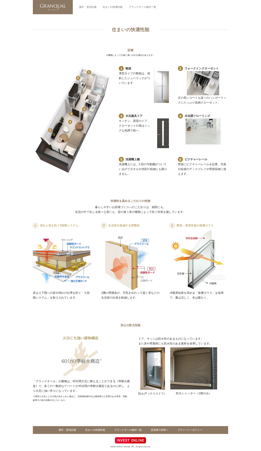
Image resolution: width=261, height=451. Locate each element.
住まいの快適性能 (113, 7)
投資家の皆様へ (159, 429)
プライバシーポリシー (190, 429)
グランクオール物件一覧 (142, 7)
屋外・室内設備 (87, 7)
